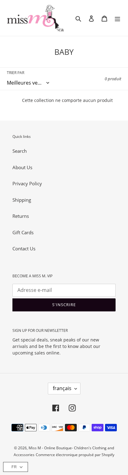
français (62, 388)
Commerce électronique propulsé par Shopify (75, 454)
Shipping (21, 200)
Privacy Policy (27, 183)
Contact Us (23, 248)
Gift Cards (23, 232)
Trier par (15, 72)
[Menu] (117, 18)
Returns (20, 216)
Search (19, 151)
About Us (22, 167)
